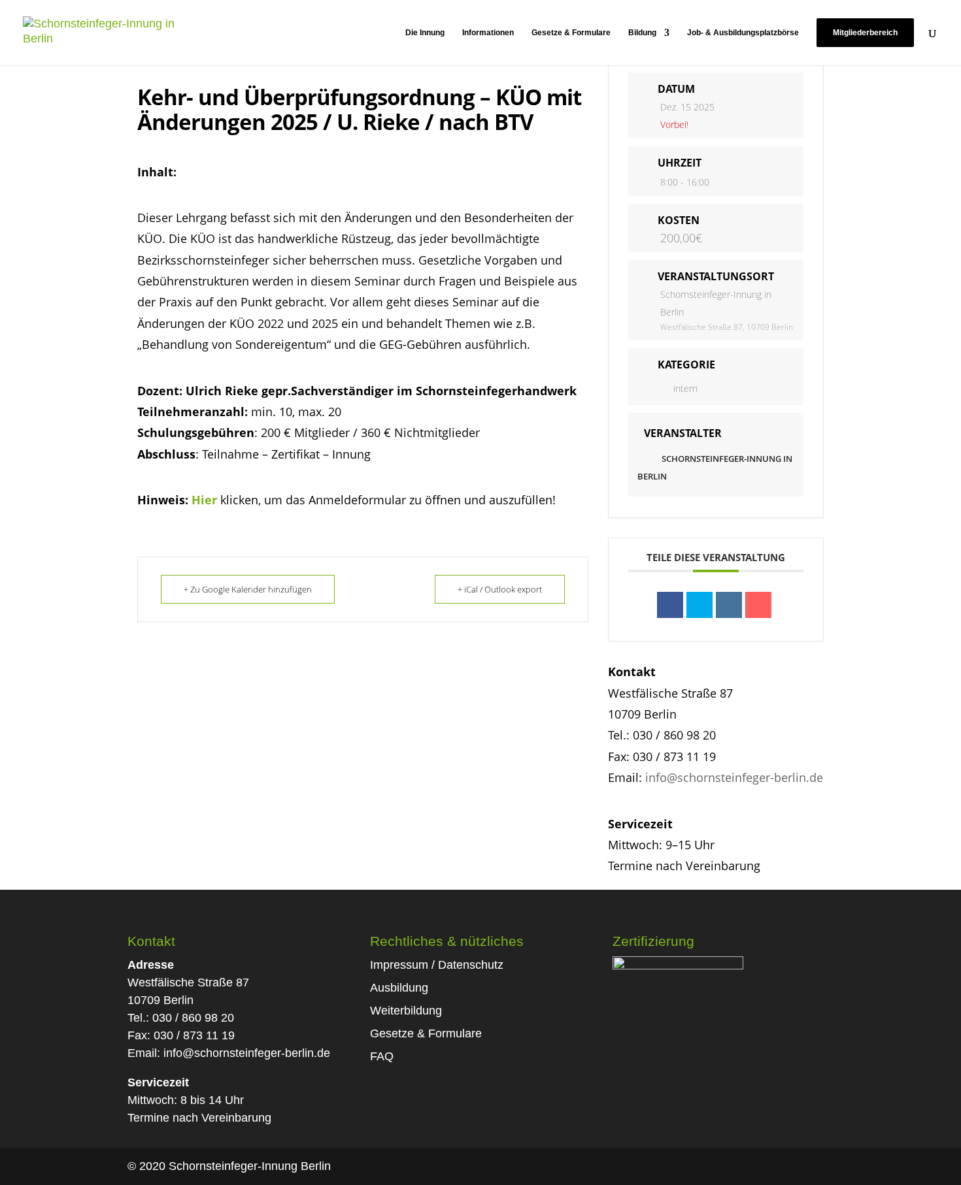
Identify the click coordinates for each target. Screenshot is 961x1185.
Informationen (488, 32)
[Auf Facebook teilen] (670, 605)
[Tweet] (699, 605)
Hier (204, 500)
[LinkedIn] (729, 605)
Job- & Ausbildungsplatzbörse (743, 32)
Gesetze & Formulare (571, 32)
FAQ (382, 1056)
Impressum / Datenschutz (436, 964)
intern (685, 388)
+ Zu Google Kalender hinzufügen (248, 589)
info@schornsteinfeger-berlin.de (734, 777)
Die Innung (425, 32)
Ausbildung (399, 987)
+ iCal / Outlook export (500, 589)
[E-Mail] (758, 605)
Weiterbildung (406, 1010)
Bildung (642, 32)
